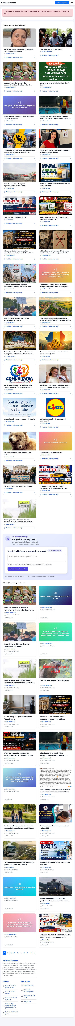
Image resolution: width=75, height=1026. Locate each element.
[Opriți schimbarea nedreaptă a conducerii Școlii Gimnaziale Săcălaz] (55, 145)
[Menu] (72, 3)
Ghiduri (6, 981)
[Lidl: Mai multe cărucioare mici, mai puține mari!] (55, 413)
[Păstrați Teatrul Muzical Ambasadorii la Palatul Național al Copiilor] (55, 212)
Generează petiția (19, 569)
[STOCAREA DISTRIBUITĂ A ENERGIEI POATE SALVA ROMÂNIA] (55, 178)
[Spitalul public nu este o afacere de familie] (19, 412)
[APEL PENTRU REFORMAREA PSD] (19, 211)
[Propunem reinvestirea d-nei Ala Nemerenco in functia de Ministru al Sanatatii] (55, 481)
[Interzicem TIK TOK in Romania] (55, 446)
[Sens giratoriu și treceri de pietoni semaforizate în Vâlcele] (19, 313)
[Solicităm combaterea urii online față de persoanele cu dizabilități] (19, 44)
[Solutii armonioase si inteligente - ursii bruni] (19, 447)
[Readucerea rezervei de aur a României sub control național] (55, 346)
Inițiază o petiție (62, 3)
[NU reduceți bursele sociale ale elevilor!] (19, 480)
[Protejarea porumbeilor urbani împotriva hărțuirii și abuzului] (19, 111)
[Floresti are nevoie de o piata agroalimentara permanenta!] (19, 178)
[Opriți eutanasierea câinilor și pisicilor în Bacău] (55, 77)
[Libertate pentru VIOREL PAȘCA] (55, 43)
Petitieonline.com (8, 3)
